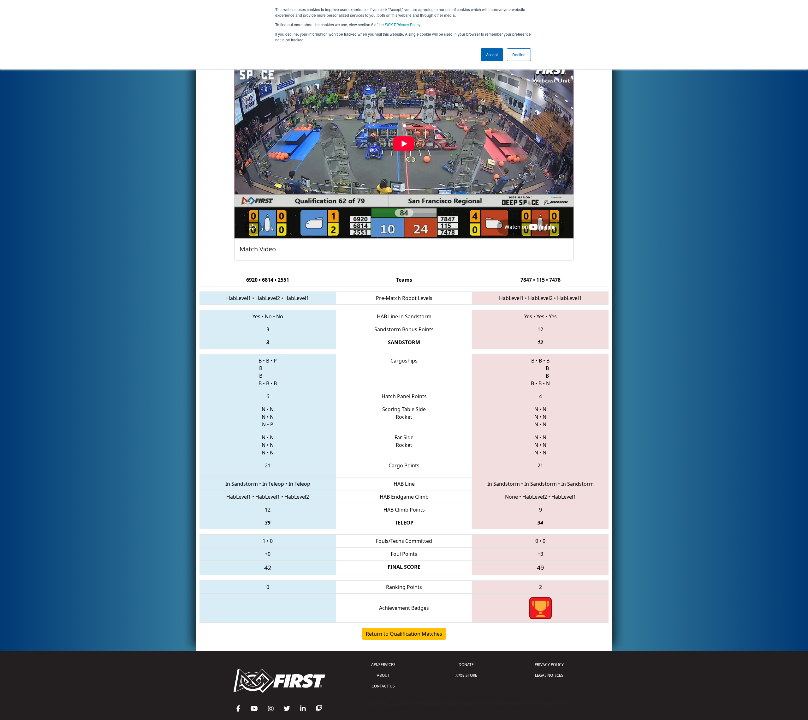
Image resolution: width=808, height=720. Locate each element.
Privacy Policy (402, 24)
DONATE (466, 664)
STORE (466, 675)
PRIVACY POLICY (549, 664)
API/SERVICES (383, 664)
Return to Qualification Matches (404, 633)
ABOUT (383, 675)
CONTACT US (383, 686)
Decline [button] (519, 54)
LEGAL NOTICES (549, 675)
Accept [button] (492, 54)
